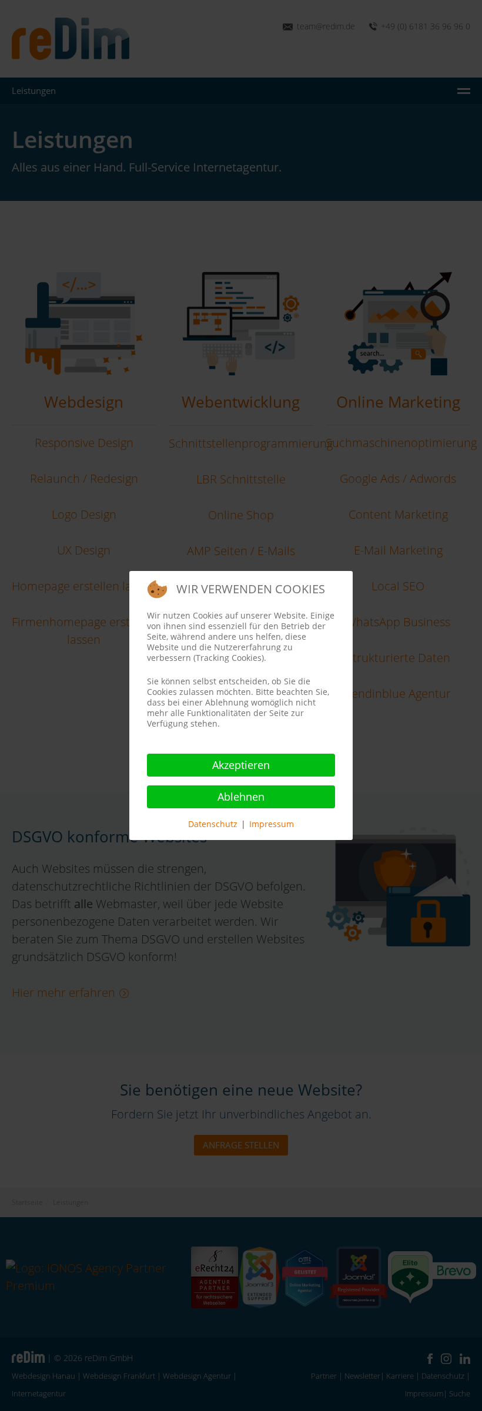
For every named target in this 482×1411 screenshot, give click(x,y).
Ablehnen (241, 797)
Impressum (271, 823)
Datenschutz (212, 823)
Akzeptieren (241, 765)
